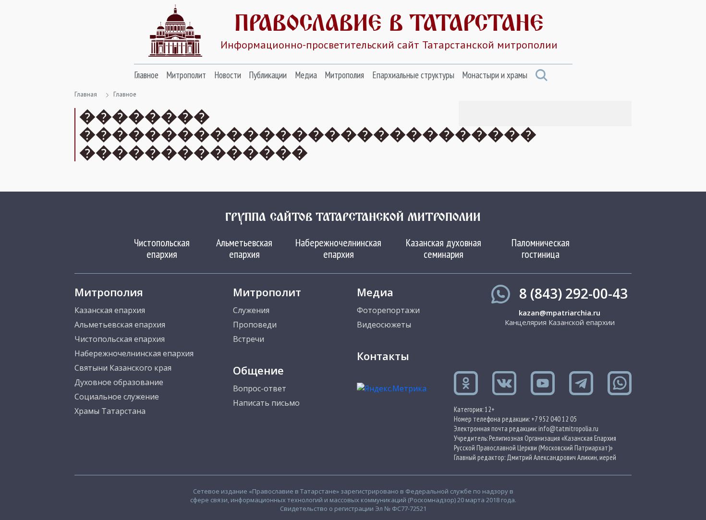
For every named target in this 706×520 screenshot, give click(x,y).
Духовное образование (118, 382)
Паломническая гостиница (540, 248)
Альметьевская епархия (244, 248)
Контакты (383, 356)
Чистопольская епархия (162, 248)
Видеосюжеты (384, 324)
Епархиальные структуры (413, 75)
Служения (251, 310)
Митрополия (344, 75)
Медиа (306, 75)
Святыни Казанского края (122, 368)
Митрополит (186, 75)
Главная (85, 94)
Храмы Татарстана (110, 411)
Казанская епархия (109, 310)
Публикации (268, 75)
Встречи (248, 339)
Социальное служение (116, 396)
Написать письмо (266, 403)
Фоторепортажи (388, 310)
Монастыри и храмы (494, 75)
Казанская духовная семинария (443, 248)
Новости (227, 75)
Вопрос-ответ (259, 388)
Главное (146, 75)
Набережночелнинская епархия (338, 248)
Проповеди (255, 324)
